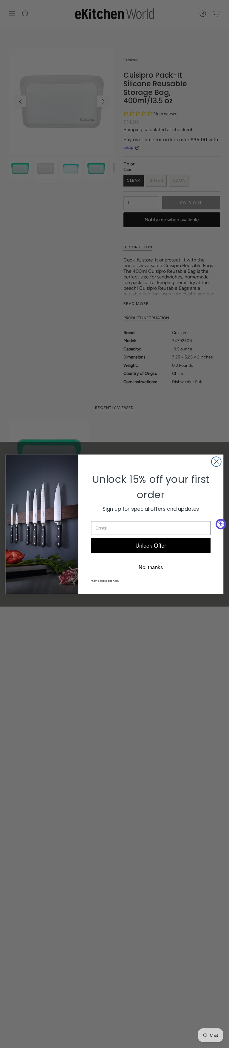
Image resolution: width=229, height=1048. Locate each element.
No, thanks (151, 566)
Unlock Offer (150, 545)
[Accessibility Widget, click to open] (221, 524)
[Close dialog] (216, 461)
